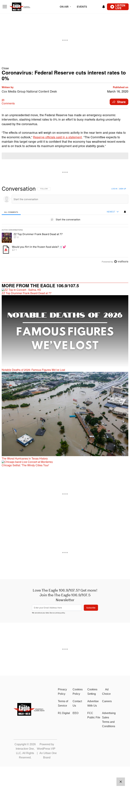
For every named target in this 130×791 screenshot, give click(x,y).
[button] (65, 68)
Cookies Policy (78, 691)
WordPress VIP (46, 748)
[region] (65, 225)
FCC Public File (93, 715)
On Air (64, 6)
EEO (75, 713)
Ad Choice (106, 691)
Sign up (122, 189)
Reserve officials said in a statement (57, 137)
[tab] (11, 212)
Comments (8, 103)
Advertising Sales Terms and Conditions (109, 720)
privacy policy (60, 613)
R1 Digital (64, 713)
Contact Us (77, 703)
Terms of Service (63, 703)
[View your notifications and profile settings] (103, 6)
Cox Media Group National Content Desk (29, 91)
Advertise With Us (93, 703)
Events (82, 6)
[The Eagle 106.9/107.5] (29, 715)
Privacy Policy (62, 691)
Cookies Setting (92, 691)
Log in (114, 189)
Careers (107, 701)
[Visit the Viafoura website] (121, 261)
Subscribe (90, 607)
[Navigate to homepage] (24, 7)
